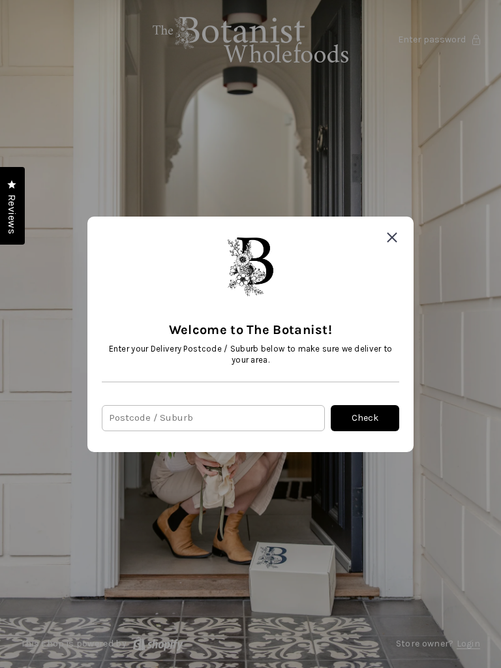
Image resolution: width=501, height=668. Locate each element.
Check (365, 417)
